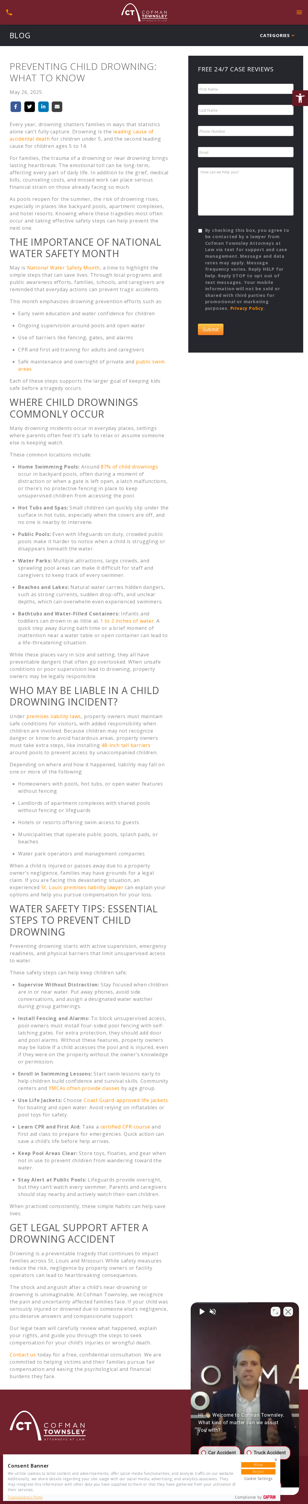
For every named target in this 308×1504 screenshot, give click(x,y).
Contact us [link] (23, 1354)
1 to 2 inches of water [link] (127, 621)
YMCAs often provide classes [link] (84, 1088)
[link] (300, 98)
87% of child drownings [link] (129, 466)
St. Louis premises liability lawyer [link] (82, 887)
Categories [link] (275, 35)
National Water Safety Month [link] (63, 267)
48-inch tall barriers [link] (126, 745)
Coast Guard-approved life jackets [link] (126, 1100)
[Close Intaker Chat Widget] (288, 1311)
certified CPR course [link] (125, 1126)
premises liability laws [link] (53, 716)
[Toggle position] (275, 1311)
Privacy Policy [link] (246, 308)
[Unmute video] (201, 1311)
